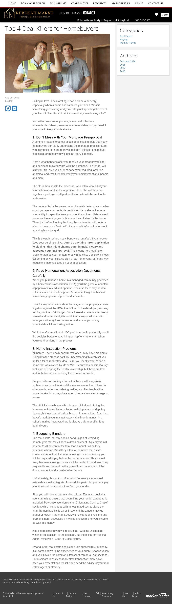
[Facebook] (93, 13)
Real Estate (126, 36)
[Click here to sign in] (156, 15)
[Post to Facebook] (8, 110)
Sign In (165, 14)
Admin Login (136, 595)
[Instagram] (89, 13)
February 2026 (128, 61)
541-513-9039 (142, 20)
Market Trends (128, 42)
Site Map (125, 595)
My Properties (121, 3)
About (139, 3)
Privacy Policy (71, 595)
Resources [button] (99, 3)
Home (12, 3)
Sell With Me (58, 3)
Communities (79, 3)
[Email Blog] (15, 110)
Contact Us (155, 3)
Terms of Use (57, 595)
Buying (123, 39)
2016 (122, 71)
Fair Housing (88, 595)
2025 (122, 64)
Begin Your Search (33, 3)
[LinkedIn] (85, 13)
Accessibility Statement (107, 595)
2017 (122, 67)
